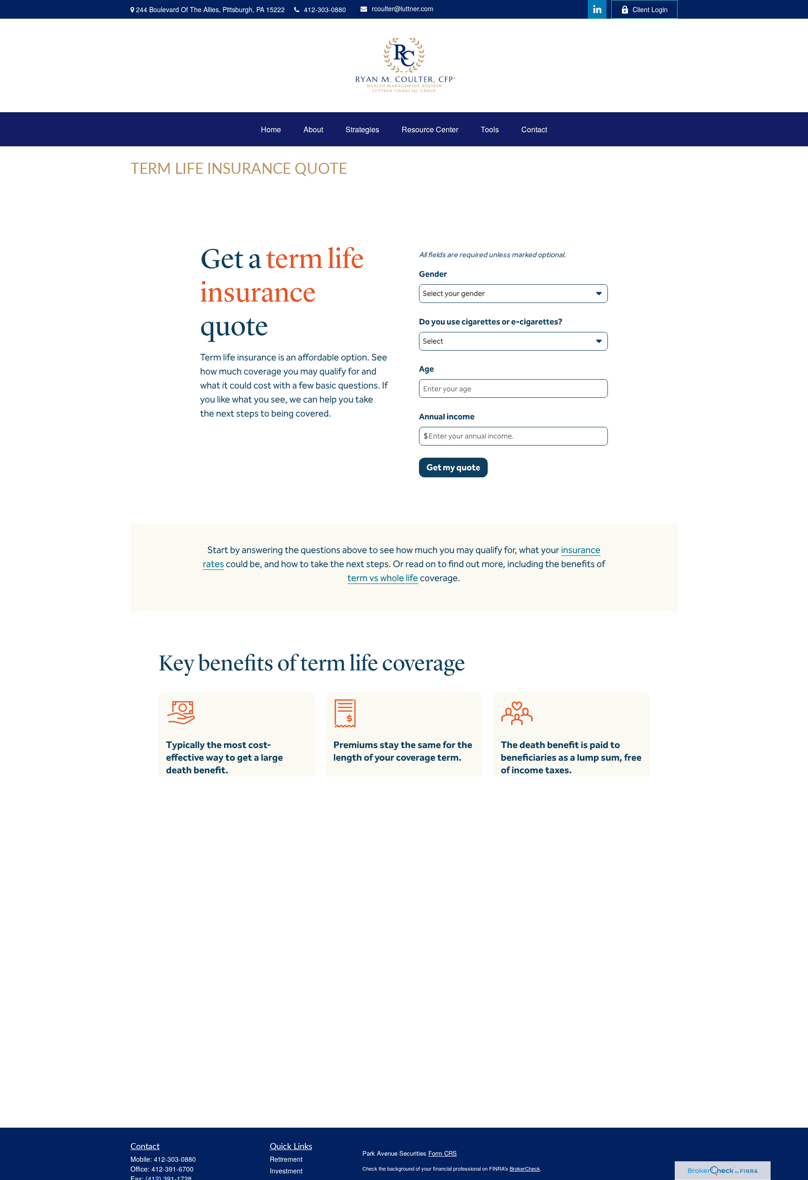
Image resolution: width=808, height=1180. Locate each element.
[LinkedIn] (597, 9)
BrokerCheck (525, 1168)
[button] (271, 129)
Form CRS (442, 1153)
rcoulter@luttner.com (402, 8)
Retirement (286, 1159)
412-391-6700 (173, 1168)
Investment (286, 1170)
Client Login (650, 9)
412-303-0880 (325, 9)
